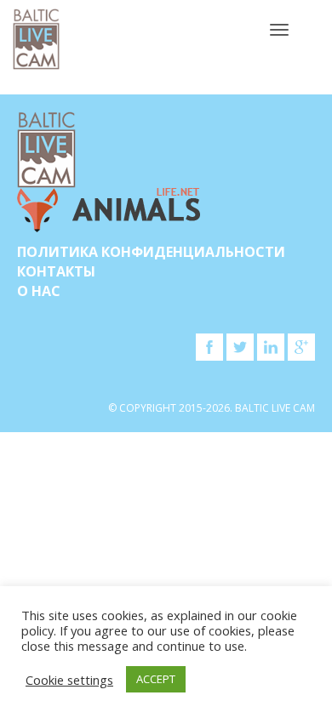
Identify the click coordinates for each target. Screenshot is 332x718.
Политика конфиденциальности (151, 251)
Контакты (56, 271)
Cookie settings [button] (69, 679)
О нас (38, 291)
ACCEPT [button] (155, 679)
